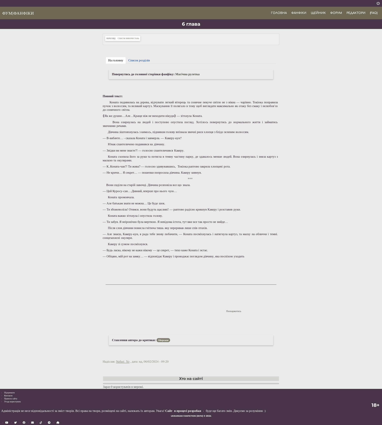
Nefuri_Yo (123, 361)
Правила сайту (10, 398)
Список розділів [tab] (139, 60)
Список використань (128, 38)
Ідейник (318, 12)
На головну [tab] (115, 60)
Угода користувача (12, 401)
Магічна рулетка (187, 74)
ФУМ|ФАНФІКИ (18, 13)
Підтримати (9, 392)
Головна (279, 12)
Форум (336, 12)
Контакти (8, 395)
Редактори (355, 12)
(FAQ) (374, 12)
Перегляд (111, 38)
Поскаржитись (233, 311)
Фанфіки (298, 12)
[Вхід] (378, 3)
